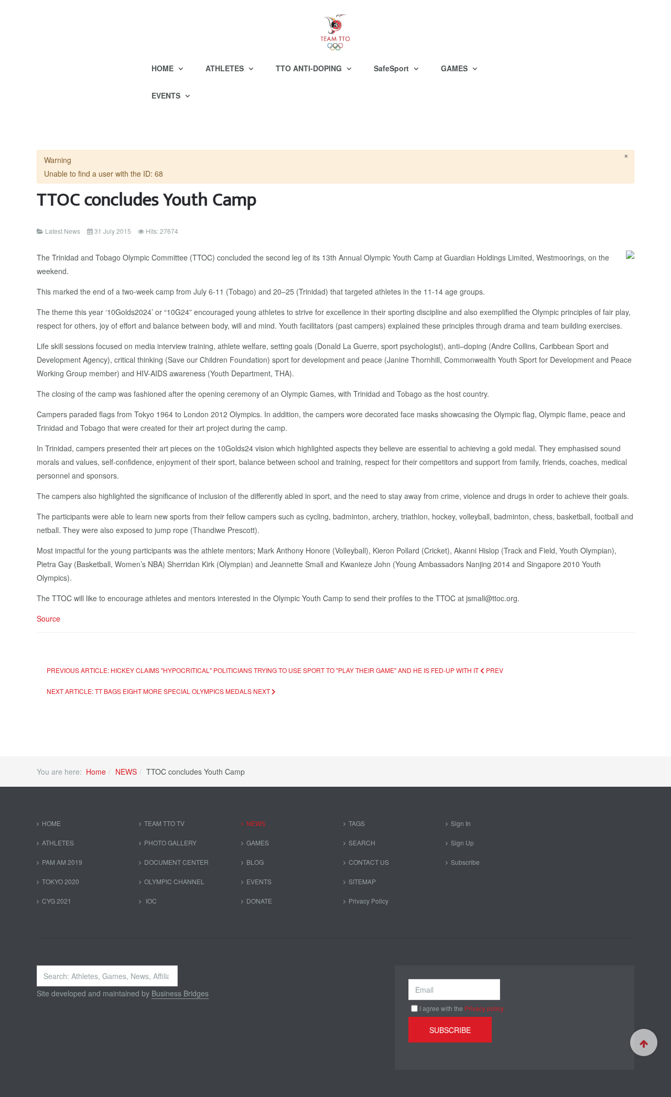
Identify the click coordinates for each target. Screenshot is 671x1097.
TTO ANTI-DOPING (310, 68)
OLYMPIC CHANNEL (174, 881)
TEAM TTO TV (164, 823)
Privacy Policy (368, 900)
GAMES (455, 68)
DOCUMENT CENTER (176, 861)
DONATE (259, 900)
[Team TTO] (335, 27)
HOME (163, 68)
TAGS (357, 823)
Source (48, 618)
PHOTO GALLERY (170, 842)
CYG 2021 (56, 900)
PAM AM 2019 (62, 861)
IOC (150, 900)
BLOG (255, 861)
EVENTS (166, 95)
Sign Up (462, 842)
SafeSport (392, 68)
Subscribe (465, 861)
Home (96, 771)
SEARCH (362, 842)
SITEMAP (362, 881)
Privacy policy (484, 1008)
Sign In (461, 823)
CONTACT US (369, 861)
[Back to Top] (643, 1042)
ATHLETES (225, 68)
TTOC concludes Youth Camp (146, 199)
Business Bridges (180, 993)
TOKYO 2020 (60, 881)
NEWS (126, 771)
